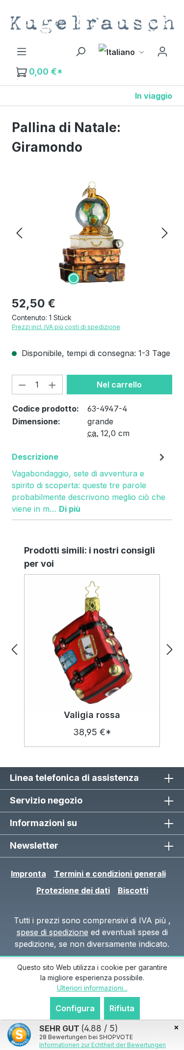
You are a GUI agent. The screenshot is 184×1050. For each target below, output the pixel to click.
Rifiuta (121, 1008)
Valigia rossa (92, 715)
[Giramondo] (92, 232)
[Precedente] (19, 232)
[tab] (89, 482)
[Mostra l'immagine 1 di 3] (74, 278)
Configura (75, 1008)
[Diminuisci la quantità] (22, 384)
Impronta (28, 874)
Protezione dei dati (73, 890)
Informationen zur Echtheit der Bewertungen (102, 1045)
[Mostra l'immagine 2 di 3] (92, 278)
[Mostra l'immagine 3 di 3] (110, 278)
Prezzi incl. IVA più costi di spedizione (66, 327)
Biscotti (133, 890)
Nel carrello (119, 384)
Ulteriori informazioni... (92, 988)
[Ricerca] (80, 51)
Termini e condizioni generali (110, 874)
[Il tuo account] (162, 51)
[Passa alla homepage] (92, 22)
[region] (92, 232)
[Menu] (21, 51)
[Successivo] (165, 232)
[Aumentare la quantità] (52, 384)
